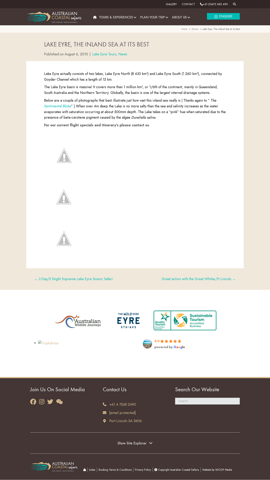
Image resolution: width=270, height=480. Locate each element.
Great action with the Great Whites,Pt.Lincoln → (199, 279)
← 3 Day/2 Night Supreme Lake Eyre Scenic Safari (73, 279)
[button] (135, 17)
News (122, 54)
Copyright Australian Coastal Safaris (178, 470)
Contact (188, 4)
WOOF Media (223, 470)
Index (92, 470)
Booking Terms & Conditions (115, 470)
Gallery (171, 4)
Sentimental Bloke (57, 106)
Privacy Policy (143, 470)
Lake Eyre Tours (104, 54)
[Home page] (95, 17)
